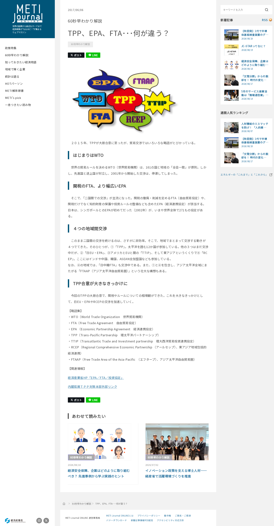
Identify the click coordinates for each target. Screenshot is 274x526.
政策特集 (11, 48)
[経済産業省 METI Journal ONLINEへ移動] (64, 503)
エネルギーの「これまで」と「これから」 (244, 174)
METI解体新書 (14, 91)
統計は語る (12, 76)
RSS (265, 20)
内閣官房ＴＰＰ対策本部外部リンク (92, 386)
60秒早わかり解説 (16, 55)
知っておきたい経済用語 (21, 62)
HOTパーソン (14, 83)
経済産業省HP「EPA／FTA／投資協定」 (96, 377)
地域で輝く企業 (15, 69)
